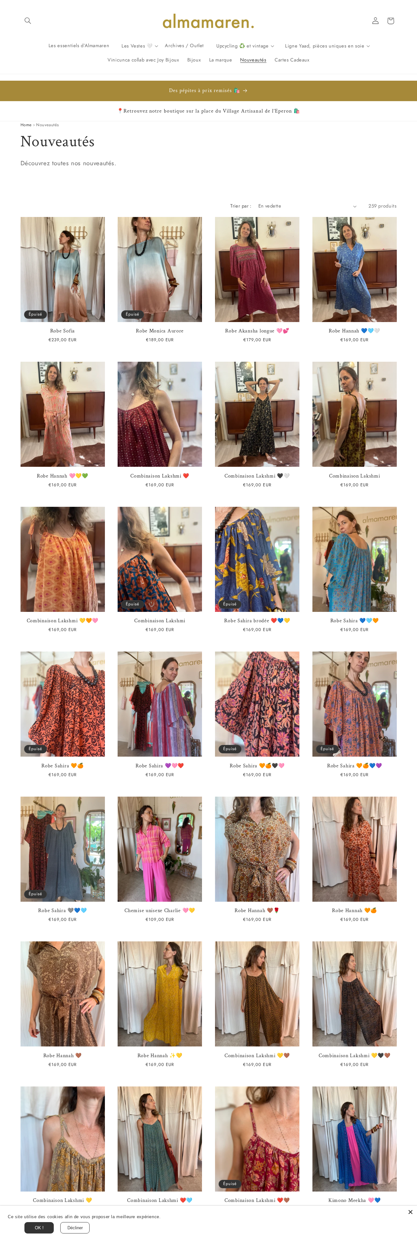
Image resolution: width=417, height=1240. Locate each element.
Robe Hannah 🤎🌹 (257, 911)
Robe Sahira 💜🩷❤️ (160, 766)
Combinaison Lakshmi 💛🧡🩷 (63, 621)
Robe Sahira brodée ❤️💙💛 (257, 621)
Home (26, 125)
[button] (28, 20)
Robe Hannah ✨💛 (159, 1056)
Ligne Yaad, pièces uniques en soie (324, 45)
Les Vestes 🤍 (137, 45)
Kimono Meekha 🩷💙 (354, 1200)
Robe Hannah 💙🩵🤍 (354, 331)
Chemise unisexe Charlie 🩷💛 (159, 911)
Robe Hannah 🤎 (62, 1056)
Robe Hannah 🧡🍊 (354, 911)
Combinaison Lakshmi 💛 (62, 1200)
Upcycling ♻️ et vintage (242, 45)
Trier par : (241, 205)
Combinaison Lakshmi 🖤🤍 (257, 476)
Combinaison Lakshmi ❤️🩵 (160, 1200)
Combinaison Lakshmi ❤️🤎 (257, 1200)
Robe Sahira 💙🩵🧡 (354, 621)
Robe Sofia (62, 331)
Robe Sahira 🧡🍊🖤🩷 (257, 766)
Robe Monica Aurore (160, 331)
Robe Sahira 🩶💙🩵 (62, 911)
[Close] (410, 1212)
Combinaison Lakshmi (354, 476)
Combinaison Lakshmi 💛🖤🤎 (355, 1056)
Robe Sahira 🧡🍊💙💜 (354, 766)
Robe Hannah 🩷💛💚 (62, 476)
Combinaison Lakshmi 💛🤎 (257, 1056)
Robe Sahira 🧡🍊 (62, 766)
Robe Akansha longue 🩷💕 (257, 331)
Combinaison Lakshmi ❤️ (159, 476)
